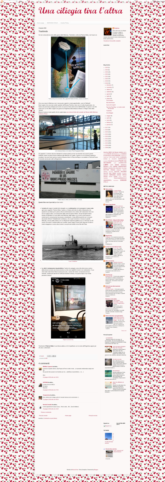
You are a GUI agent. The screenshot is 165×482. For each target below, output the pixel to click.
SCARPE (119, 173)
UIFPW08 (45, 382)
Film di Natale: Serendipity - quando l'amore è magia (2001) (118, 302)
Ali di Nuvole (109, 275)
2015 (106, 132)
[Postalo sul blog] (50, 356)
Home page (40, 23)
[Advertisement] (109, 407)
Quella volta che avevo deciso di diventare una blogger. (118, 319)
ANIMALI (121, 152)
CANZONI (117, 155)
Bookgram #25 (109, 276)
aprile (108, 118)
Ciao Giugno (109, 100)
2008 (106, 147)
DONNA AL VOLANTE (110, 158)
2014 (106, 134)
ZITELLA (106, 182)
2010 (106, 143)
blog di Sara (109, 235)
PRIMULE (119, 170)
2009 (106, 145)
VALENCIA (115, 180)
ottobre (108, 89)
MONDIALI (123, 165)
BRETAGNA (114, 154)
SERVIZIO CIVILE (52, 23)
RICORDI (123, 171)
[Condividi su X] (52, 356)
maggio (109, 115)
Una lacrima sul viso (111, 449)
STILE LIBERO (122, 176)
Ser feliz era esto (117, 359)
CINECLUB (106, 157)
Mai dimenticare (110, 102)
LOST (111, 165)
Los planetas (109, 338)
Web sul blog (109, 189)
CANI (112, 155)
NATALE (106, 166)
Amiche (106, 152)
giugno (108, 98)
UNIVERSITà (107, 180)
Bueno (119, 154)
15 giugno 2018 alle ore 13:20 (51, 409)
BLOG (109, 154)
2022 (106, 74)
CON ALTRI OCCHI (114, 157)
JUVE (115, 162)
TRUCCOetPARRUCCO (120, 178)
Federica (116, 28)
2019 (106, 81)
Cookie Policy (65, 23)
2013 (106, 136)
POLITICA (118, 168)
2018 (106, 83)
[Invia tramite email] (48, 356)
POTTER (106, 170)
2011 (106, 141)
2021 (106, 76)
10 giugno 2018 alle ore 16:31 (51, 377)
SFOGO (106, 176)
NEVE (111, 166)
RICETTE (116, 171)
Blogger (96, 469)
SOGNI (110, 176)
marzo (108, 120)
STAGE (115, 176)
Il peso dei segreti (111, 105)
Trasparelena (46, 395)
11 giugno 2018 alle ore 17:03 (50, 390)
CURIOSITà (123, 157)
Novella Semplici (47, 404)
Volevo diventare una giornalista (114, 316)
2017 (106, 127)
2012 (106, 138)
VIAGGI (123, 180)
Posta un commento (46, 412)
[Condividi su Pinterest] (55, 356)
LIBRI (46, 358)
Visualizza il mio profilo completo (112, 41)
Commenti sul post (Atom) (50, 418)
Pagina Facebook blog (68, 339)
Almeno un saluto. (110, 289)
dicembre (109, 85)
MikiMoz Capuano (47, 366)
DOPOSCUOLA (122, 159)
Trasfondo (109, 110)
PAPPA (115, 166)
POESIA (106, 168)
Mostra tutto (124, 330)
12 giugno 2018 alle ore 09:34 (51, 399)
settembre (109, 91)
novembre (109, 87)
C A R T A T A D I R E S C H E (113, 246)
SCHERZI (124, 173)
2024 (106, 69)
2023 (106, 72)
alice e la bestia (110, 261)
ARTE (125, 152)
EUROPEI (106, 161)
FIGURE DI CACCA (113, 161)
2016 (106, 129)
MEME (117, 165)
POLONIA (124, 168)
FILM (121, 161)
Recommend (116, 370)
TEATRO (106, 178)
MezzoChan (75, 469)
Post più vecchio (93, 415)
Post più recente (43, 415)
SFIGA (124, 175)
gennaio (109, 124)
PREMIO (113, 170)
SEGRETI (106, 175)
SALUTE (106, 173)
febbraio (109, 122)
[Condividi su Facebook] (53, 356)
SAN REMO (112, 173)
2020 (106, 78)
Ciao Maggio (109, 113)
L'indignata (108, 237)
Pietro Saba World (110, 204)
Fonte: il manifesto (73, 261)
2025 (106, 67)
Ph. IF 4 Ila (116, 248)
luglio (108, 96)
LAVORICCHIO (122, 162)
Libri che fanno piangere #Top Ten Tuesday (119, 347)
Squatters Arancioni (118, 262)
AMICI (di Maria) (113, 152)
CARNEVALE (123, 155)
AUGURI (105, 154)
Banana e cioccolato (111, 299)
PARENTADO (122, 166)
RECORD (111, 171)
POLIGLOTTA (111, 168)
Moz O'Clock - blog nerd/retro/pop (115, 220)
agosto (108, 94)
